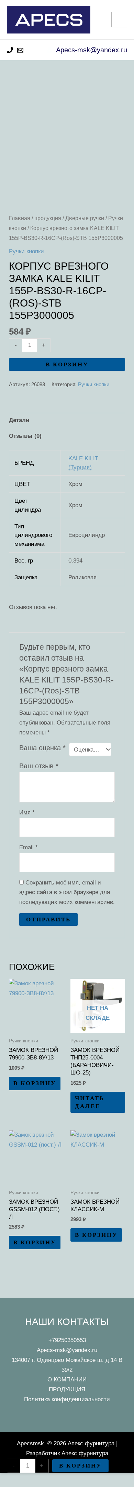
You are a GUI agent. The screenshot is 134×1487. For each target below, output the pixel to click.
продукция (47, 218)
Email (28, 847)
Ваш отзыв (38, 766)
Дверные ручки (84, 218)
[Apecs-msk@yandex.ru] (20, 50)
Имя (27, 812)
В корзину (67, 364)
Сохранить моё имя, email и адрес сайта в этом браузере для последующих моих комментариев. (67, 892)
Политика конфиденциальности (67, 1399)
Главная (19, 218)
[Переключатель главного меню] (119, 20)
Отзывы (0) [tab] (25, 436)
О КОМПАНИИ (67, 1379)
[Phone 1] (10, 50)
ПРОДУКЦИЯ (67, 1389)
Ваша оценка (42, 748)
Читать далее (89, 1102)
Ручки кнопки (26, 251)
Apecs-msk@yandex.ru (67, 1350)
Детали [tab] (19, 420)
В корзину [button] (34, 1083)
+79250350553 (67, 1340)
